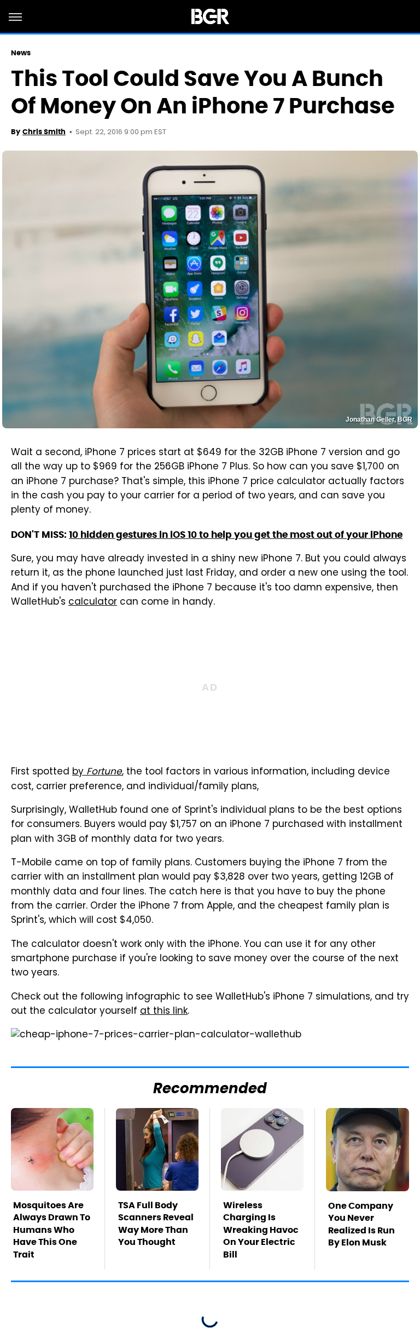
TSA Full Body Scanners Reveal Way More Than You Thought (156, 1223)
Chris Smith (44, 131)
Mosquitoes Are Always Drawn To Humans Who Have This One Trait (51, 1229)
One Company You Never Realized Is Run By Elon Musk (361, 1224)
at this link (164, 1011)
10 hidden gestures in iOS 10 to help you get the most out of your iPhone (235, 535)
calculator (92, 602)
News (21, 53)
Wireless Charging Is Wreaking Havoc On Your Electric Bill (261, 1229)
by (97, 772)
